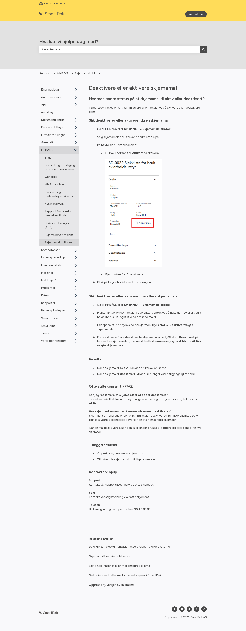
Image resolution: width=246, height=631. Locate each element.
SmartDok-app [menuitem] (51, 318)
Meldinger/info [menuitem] (51, 280)
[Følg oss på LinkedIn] (189, 609)
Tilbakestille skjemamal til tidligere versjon (126, 459)
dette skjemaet (142, 484)
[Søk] (203, 49)
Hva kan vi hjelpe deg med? (68, 41)
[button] (76, 89)
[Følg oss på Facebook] (174, 609)
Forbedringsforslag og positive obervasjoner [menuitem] (60, 167)
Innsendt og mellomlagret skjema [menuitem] (59, 194)
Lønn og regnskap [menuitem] (53, 257)
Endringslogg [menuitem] (50, 89)
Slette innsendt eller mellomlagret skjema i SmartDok (125, 575)
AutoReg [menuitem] (47, 112)
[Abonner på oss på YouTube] (182, 609)
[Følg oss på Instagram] (204, 609)
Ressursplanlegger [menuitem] (53, 310)
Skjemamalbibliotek (88, 73)
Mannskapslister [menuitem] (52, 265)
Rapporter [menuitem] (48, 303)
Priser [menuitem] (45, 295)
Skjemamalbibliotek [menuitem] (58, 242)
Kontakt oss (196, 14)
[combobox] (119, 49)
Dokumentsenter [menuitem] (52, 120)
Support (45, 73)
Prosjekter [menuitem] (48, 288)
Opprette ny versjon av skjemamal (120, 453)
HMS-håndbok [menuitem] (54, 184)
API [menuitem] (43, 104)
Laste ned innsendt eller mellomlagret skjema (119, 566)
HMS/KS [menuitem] (47, 150)
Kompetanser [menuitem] (50, 250)
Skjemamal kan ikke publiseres (109, 556)
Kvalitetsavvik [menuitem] (54, 204)
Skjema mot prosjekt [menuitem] (59, 235)
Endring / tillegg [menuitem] (52, 127)
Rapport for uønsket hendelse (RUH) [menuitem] (59, 213)
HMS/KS (62, 73)
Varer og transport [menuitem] (53, 341)
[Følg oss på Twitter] (196, 609)
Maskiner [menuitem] (47, 273)
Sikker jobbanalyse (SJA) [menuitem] (57, 225)
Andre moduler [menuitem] (51, 97)
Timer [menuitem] (45, 333)
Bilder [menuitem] (49, 157)
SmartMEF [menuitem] (48, 325)
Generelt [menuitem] (47, 142)
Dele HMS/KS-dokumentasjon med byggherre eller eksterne (129, 546)
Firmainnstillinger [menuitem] (53, 135)
